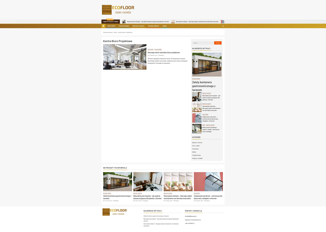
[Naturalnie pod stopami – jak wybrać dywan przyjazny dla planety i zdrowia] (197, 96)
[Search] (223, 26)
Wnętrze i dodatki (138, 26)
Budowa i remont (153, 26)
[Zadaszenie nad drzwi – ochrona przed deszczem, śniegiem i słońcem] (197, 118)
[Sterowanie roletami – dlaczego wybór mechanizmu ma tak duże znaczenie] (197, 107)
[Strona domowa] (103, 26)
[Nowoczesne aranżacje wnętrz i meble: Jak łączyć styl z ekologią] (197, 128)
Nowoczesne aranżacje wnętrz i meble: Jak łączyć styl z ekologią (210, 129)
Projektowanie (124, 26)
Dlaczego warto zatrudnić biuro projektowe (164, 52)
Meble (165, 26)
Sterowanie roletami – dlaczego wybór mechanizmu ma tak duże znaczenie (186, 21)
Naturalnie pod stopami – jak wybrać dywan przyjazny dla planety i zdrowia (137, 21)
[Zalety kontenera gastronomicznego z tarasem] (207, 65)
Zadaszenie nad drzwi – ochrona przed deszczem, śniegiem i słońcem (210, 119)
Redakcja (161, 55)
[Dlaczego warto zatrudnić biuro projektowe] (124, 57)
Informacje (195, 149)
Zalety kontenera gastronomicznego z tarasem (203, 85)
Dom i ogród (111, 26)
